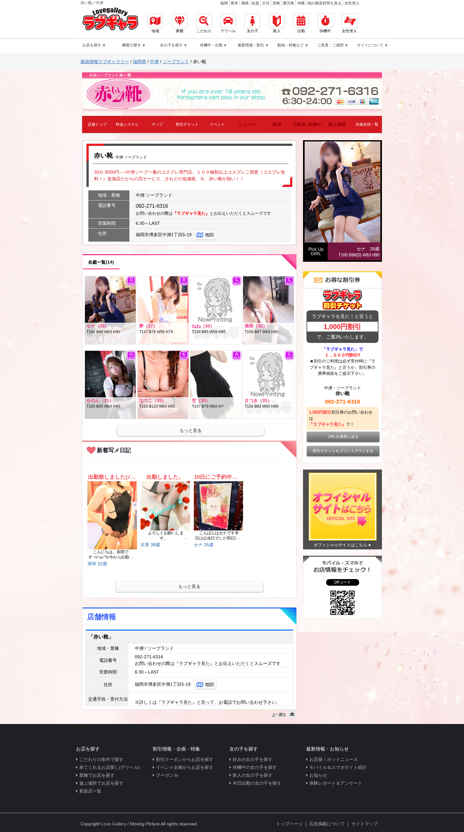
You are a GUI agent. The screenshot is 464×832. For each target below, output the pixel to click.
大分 (266, 3)
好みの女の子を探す (252, 759)
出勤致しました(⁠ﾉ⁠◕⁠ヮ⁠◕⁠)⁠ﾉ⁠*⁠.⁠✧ (112, 477)
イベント (217, 124)
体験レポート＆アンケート (335, 783)
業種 (179, 31)
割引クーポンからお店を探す (184, 759)
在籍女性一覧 (367, 124)
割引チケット (187, 124)
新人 (277, 31)
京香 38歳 (150, 544)
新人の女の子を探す (252, 775)
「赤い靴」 (101, 636)
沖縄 (301, 3)
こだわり (203, 31)
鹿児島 (288, 3)
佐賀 (255, 3)
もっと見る (191, 430)
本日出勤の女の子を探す (257, 783)
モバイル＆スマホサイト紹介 (338, 767)
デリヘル (228, 31)
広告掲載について (327, 823)
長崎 (245, 3)
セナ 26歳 (203, 544)
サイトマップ (364, 823)
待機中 (325, 31)
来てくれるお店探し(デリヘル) (109, 767)
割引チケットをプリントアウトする (343, 451)
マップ (157, 124)
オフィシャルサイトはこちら (340, 544)
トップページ (289, 823)
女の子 (252, 31)
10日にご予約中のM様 (218, 477)
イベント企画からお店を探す (184, 767)
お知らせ (318, 775)
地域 (155, 31)
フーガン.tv (167, 775)
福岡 (224, 3)
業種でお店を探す (97, 775)
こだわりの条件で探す (101, 759)
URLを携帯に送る (343, 436)
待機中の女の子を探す (255, 767)
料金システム (127, 124)
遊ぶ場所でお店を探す (101, 783)
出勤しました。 (165, 477)
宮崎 (276, 3)
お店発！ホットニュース (333, 759)
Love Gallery (113, 823)
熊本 (234, 3)
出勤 (301, 31)
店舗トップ (97, 124)
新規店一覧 (90, 790)
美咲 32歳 (97, 563)
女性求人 (352, 3)
